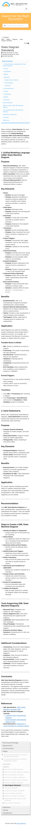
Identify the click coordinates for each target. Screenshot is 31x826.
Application (7, 77)
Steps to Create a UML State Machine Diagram (13, 106)
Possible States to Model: (11, 80)
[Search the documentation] (5, 26)
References (6, 120)
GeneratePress (21, 823)
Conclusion (6, 117)
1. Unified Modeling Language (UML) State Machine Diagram (14, 64)
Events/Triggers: (8, 82)
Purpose (6, 68)
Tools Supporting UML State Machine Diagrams (13, 110)
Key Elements (7, 71)
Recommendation (7, 102)
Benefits (6, 74)
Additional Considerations (10, 114)
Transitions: (7, 85)
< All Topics (5, 37)
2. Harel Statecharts (8, 88)
